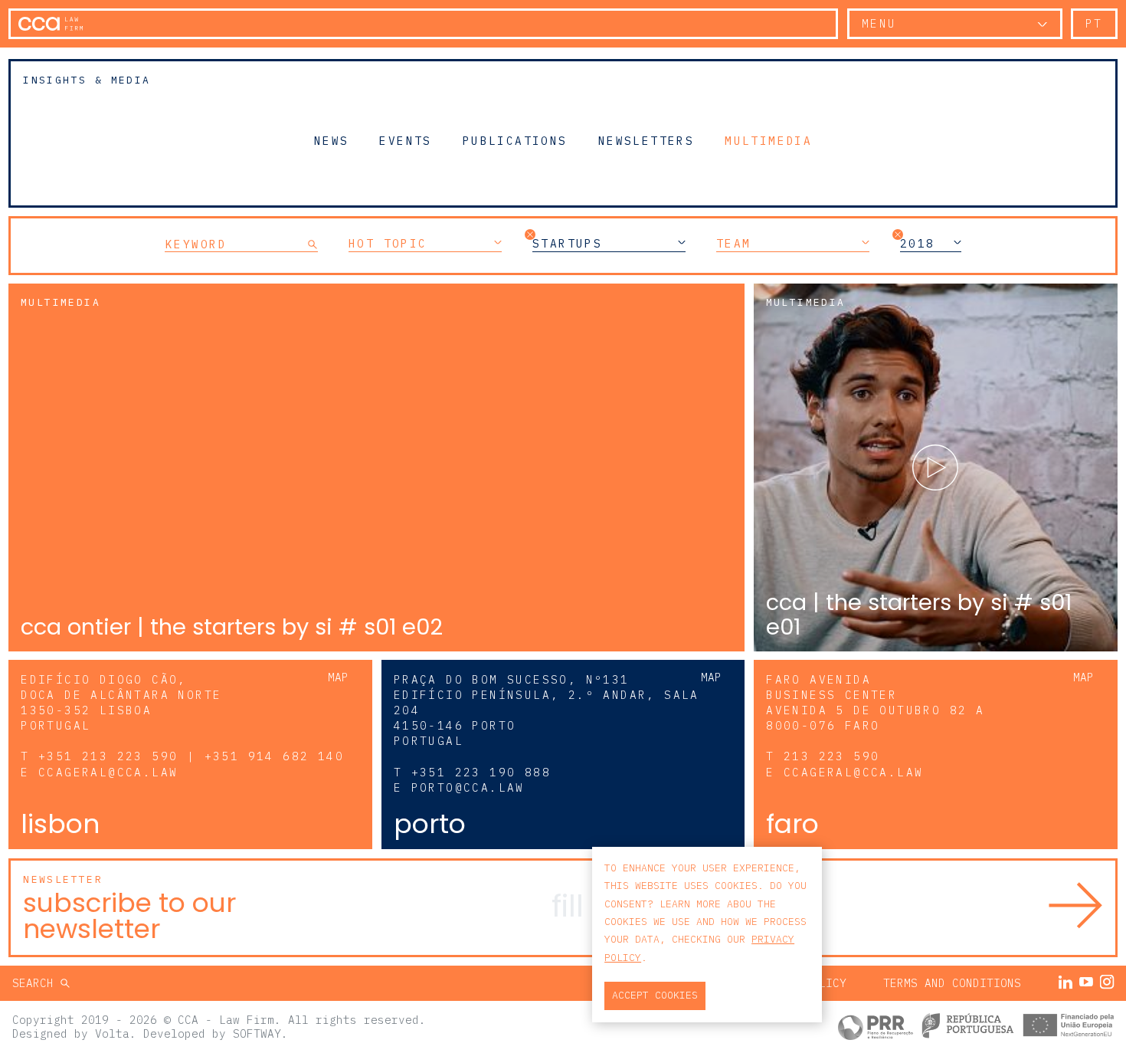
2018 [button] (917, 244)
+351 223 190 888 (481, 772)
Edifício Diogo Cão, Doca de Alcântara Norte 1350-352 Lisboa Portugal (121, 702)
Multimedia (768, 140)
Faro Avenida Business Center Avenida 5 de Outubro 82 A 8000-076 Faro (875, 702)
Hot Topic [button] (388, 244)
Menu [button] (879, 23)
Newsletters (646, 140)
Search (36, 983)
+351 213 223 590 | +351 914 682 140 (191, 756)
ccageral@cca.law (108, 772)
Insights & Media (86, 80)
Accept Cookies (655, 995)
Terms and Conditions (952, 983)
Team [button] (733, 244)
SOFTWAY (257, 1033)
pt (1094, 23)
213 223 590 (831, 756)
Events (405, 140)
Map (338, 677)
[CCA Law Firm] (50, 24)
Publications (515, 140)
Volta (112, 1033)
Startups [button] (567, 244)
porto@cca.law (468, 787)
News (331, 140)
